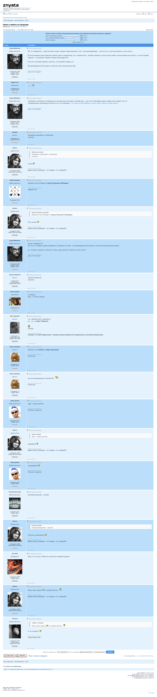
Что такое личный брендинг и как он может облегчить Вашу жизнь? (94, 103)
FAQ (145, 14)
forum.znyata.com (26, 8)
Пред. (13, 29)
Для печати (149, 29)
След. (31, 29)
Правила (138, 14)
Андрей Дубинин (15, 26)
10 (28, 29)
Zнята (27, 20)
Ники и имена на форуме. (38, 656)
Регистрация (14, 14)
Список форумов (8, 20)
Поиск (151, 14)
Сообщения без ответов (10, 17)
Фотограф (151, 692)
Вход (6, 14)
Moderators (24, 26)
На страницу (7, 29)
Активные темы (22, 17)
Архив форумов (19, 20)
